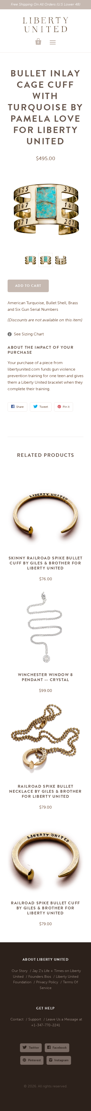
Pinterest (34, 1060)
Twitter (34, 1047)
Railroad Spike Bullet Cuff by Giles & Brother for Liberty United (45, 908)
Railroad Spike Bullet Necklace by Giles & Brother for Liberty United (45, 791)
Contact (17, 1019)
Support (34, 1019)
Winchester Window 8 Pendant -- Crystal (45, 677)
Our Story (20, 971)
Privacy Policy (47, 982)
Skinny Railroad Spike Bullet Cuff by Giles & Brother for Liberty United (46, 563)
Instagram (61, 1060)
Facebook (60, 1047)
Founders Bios (39, 976)
